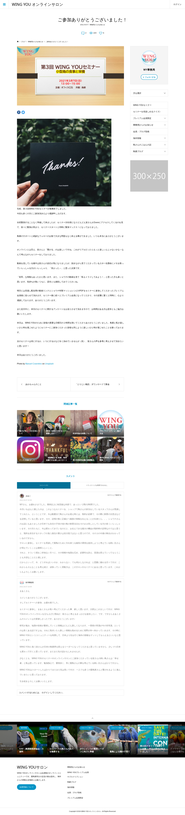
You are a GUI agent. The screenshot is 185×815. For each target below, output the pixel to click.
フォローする (150, 77)
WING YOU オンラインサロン (37, 4)
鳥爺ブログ (138, 151)
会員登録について (27, 787)
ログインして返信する (114, 495)
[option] (32, 740)
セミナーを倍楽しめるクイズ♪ (146, 112)
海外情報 (137, 138)
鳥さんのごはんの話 (142, 145)
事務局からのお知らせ (97, 25)
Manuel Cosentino (33, 364)
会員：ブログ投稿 (141, 132)
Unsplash (49, 364)
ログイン (177, 4)
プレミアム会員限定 (142, 118)
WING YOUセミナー (142, 105)
